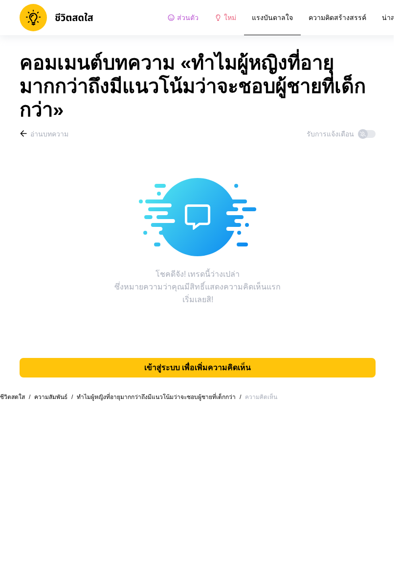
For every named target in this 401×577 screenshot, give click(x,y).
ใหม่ (230, 18)
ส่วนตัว (188, 18)
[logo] (56, 17)
